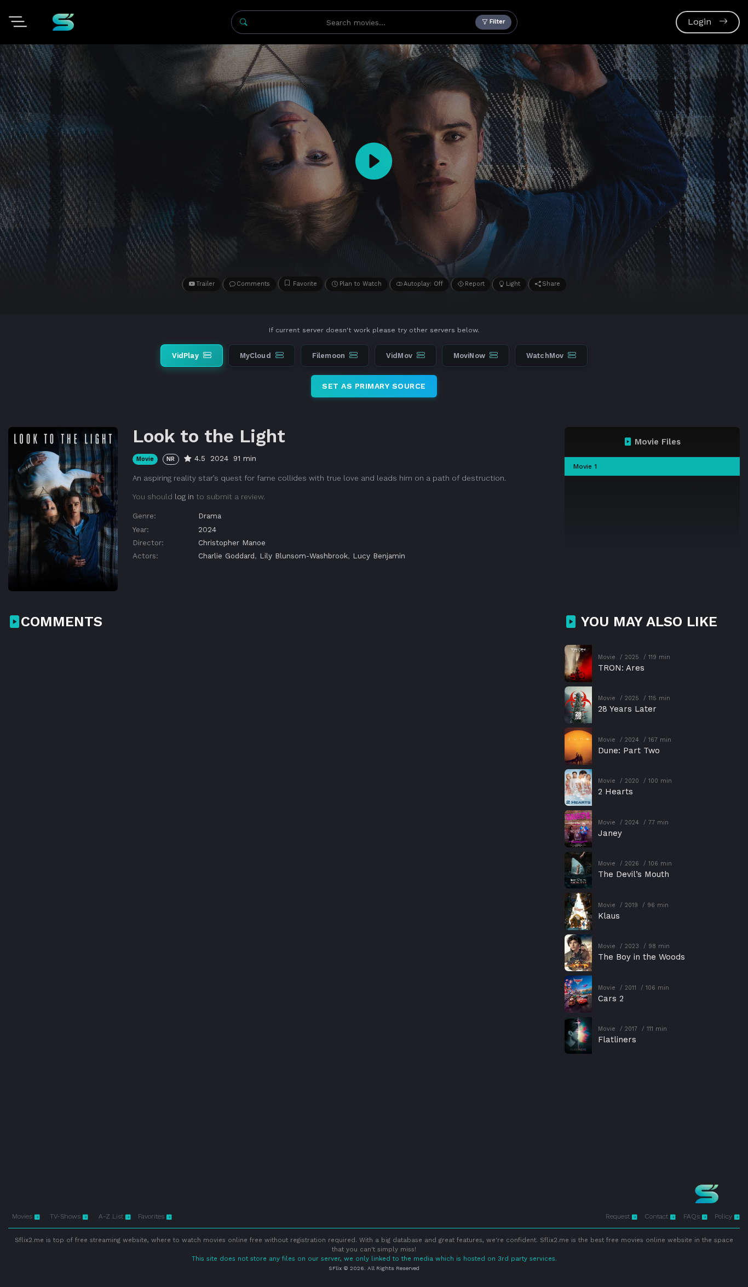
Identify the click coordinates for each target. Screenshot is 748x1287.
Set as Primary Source (374, 386)
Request (619, 1216)
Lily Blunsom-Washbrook (304, 555)
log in (184, 496)
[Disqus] (281, 782)
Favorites (152, 1216)
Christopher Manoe (232, 542)
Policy (724, 1216)
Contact (657, 1216)
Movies (23, 1216)
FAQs (692, 1216)
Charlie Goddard (226, 555)
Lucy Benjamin (379, 555)
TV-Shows (66, 1216)
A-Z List (112, 1216)
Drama (209, 515)
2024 (207, 529)
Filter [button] (496, 21)
